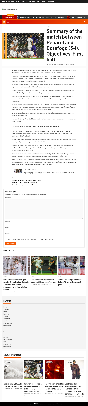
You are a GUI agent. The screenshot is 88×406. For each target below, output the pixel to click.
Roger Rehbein (59, 393)
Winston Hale (18, 388)
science (5, 316)
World (5, 312)
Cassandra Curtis (52, 64)
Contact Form (50, 1)
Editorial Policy (41, 1)
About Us (18, 1)
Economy (6, 314)
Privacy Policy (26, 1)
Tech (46, 381)
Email (7, 227)
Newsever (49, 404)
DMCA (33, 1)
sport (48, 26)
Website (7, 233)
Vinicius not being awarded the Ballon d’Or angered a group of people (69, 282)
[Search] (84, 21)
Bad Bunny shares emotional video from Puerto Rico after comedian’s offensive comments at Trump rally (74, 389)
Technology (6, 318)
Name (7, 221)
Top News (6, 309)
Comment (8, 197)
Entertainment (7, 323)
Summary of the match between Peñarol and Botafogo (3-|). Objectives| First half (33, 17)
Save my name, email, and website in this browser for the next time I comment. (30, 239)
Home (5, 307)
